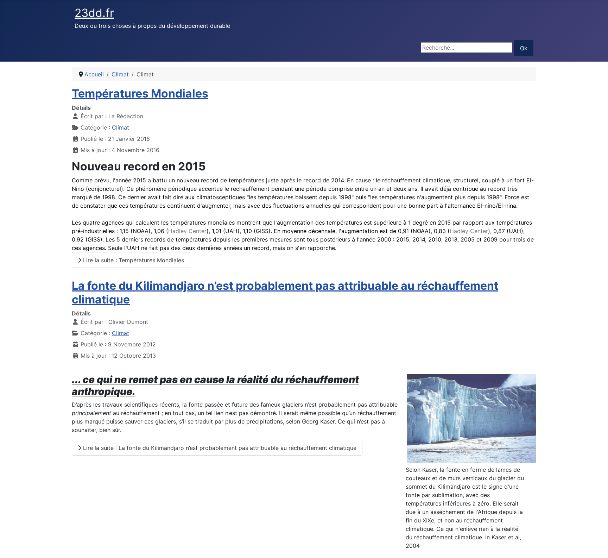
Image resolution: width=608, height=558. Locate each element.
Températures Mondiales (140, 93)
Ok (523, 48)
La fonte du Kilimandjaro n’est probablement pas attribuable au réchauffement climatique (285, 292)
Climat (120, 127)
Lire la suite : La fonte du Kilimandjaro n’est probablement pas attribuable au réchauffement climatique (218, 447)
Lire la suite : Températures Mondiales (132, 260)
